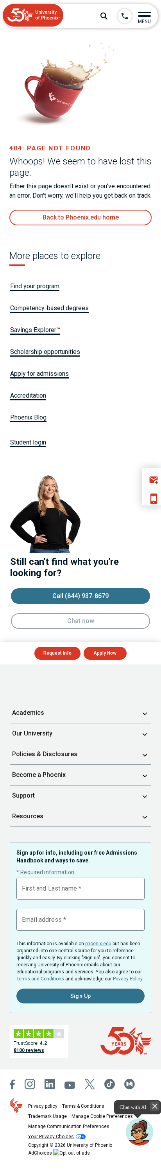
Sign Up (80, 996)
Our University (32, 733)
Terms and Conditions (40, 979)
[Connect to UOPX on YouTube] (69, 1085)
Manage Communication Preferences (68, 1126)
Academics (28, 712)
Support (23, 795)
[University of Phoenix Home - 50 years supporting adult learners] (33, 16)
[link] (80, 217)
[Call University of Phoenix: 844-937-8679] (125, 16)
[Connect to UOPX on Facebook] (12, 1084)
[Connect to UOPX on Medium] (129, 1084)
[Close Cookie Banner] (103, 1142)
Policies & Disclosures (44, 754)
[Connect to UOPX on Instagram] (30, 1084)
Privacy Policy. (128, 979)
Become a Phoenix (39, 774)
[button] (144, 16)
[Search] (104, 16)
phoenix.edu (98, 943)
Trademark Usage (47, 1116)
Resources (27, 816)
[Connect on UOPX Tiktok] (109, 1084)
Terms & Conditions (83, 1106)
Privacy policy (42, 1106)
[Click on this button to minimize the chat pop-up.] (154, 1106)
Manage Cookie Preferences (102, 1116)
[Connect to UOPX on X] (89, 1084)
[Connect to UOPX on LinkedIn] (50, 1084)
